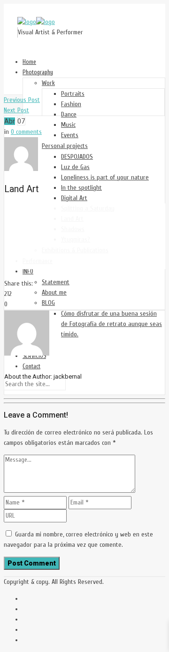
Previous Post (22, 100)
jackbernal (68, 376)
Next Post (16, 110)
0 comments (26, 132)
